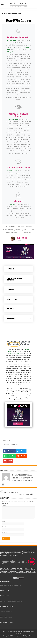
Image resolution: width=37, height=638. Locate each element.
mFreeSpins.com (15, 353)
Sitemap (31, 631)
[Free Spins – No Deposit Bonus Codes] (18, 4)
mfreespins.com (18, 635)
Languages (10, 318)
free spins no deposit (19, 551)
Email (4, 527)
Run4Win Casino (11, 40)
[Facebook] (18, 634)
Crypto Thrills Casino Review (25, 494)
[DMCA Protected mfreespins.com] (18, 578)
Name (4, 521)
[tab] (18, 269)
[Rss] (17, 634)
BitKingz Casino (11, 52)
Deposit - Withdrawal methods (15, 279)
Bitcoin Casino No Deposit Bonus (10, 585)
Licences (9, 309)
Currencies (10, 289)
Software (10, 269)
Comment (5, 505)
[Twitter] (20, 634)
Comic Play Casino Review (11, 491)
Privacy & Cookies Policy (10, 631)
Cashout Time (12, 299)
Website (4, 532)
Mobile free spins (23, 631)
